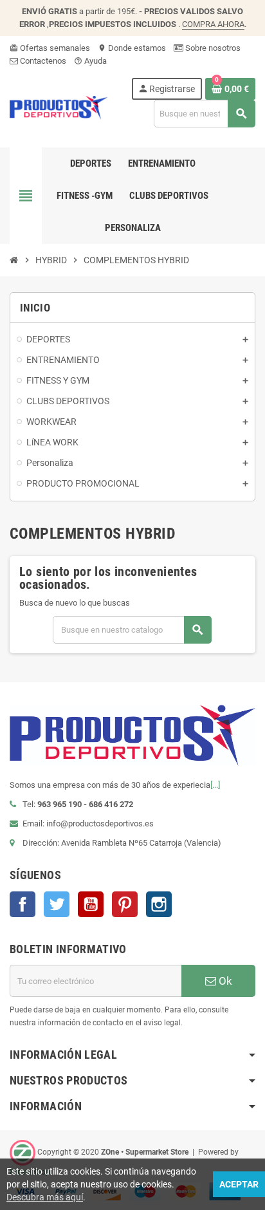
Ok (224, 980)
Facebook (22, 904)
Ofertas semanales (50, 48)
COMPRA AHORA (213, 24)
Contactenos (42, 61)
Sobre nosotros (212, 48)
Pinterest (125, 904)
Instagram (159, 904)
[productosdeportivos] (59, 106)
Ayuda (90, 61)
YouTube (91, 904)
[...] (215, 785)
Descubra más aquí (44, 1197)
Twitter (56, 904)
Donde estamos (132, 48)
